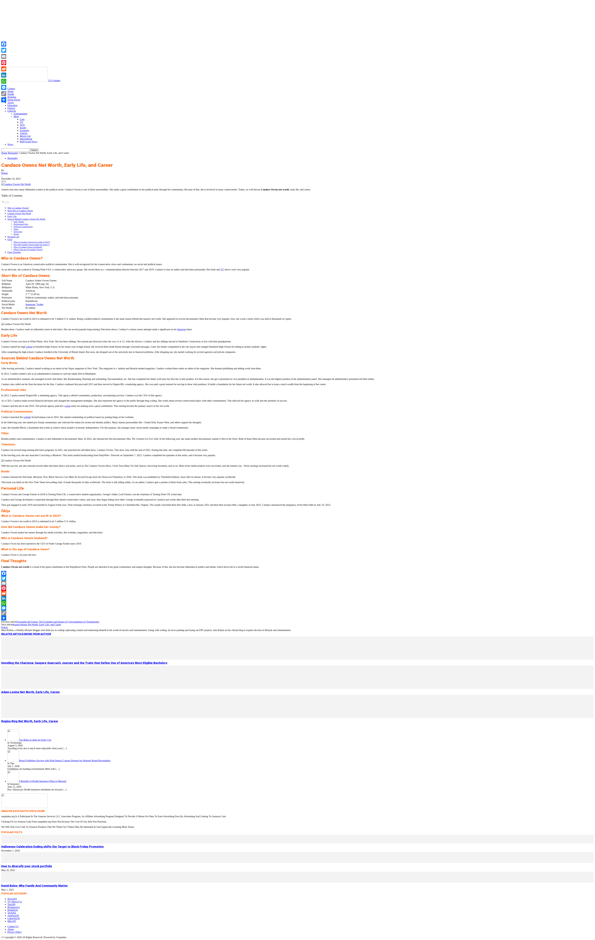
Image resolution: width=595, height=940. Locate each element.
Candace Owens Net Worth (19, 213)
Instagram (30, 304)
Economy (24, 130)
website (27, 417)
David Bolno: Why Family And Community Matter (34, 885)
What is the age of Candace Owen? (28, 249)
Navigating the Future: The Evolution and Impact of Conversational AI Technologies (57, 621)
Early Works (19, 221)
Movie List (25, 136)
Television (18, 231)
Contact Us (12, 926)
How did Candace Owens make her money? (32, 244)
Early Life (12, 216)
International (26, 139)
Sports (23, 127)
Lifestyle (11, 111)
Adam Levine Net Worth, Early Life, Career (30, 692)
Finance (11, 108)
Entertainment (20, 113)
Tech (22, 125)
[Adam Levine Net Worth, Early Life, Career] (297, 688)
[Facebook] (297, 573)
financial (181, 329)
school (29, 346)
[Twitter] (297, 578)
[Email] (297, 583)
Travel (10, 102)
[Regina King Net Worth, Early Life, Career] (297, 717)
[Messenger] (297, 608)
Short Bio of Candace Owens (20, 210)
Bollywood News (28, 141)
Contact (11, 88)
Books (16, 234)
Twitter (39, 304)
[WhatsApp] (297, 603)
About (10, 929)
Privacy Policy (14, 932)
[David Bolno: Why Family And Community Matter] (297, 881)
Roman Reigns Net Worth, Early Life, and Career (37, 624)
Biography (13, 153)
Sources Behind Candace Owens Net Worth (26, 219)
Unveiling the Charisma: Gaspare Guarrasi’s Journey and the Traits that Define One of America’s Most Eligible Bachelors (84, 663)
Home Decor (13, 99)
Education (12, 105)
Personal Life (13, 237)
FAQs (9, 239)
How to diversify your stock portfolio (26, 866)
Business (11, 97)
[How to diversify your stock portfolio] (297, 862)
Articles (23, 133)
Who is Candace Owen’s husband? (28, 247)
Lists (22, 119)
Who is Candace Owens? (18, 208)
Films (16, 229)
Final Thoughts (14, 252)
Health (10, 94)
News (10, 144)
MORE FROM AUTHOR (38, 634)
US (21, 122)
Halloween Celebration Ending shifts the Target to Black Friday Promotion (52, 846)
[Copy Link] (297, 613)
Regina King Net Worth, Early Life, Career (29, 721)
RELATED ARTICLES (13, 634)
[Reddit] (297, 593)
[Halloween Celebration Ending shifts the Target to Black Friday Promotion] (297, 842)
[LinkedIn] (297, 598)
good (67, 406)
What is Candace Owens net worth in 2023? (32, 242)
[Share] (297, 618)
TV (222, 269)
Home (10, 91)
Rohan (4, 173)
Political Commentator (23, 226)
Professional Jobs (21, 224)
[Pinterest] (297, 588)
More (16, 116)
